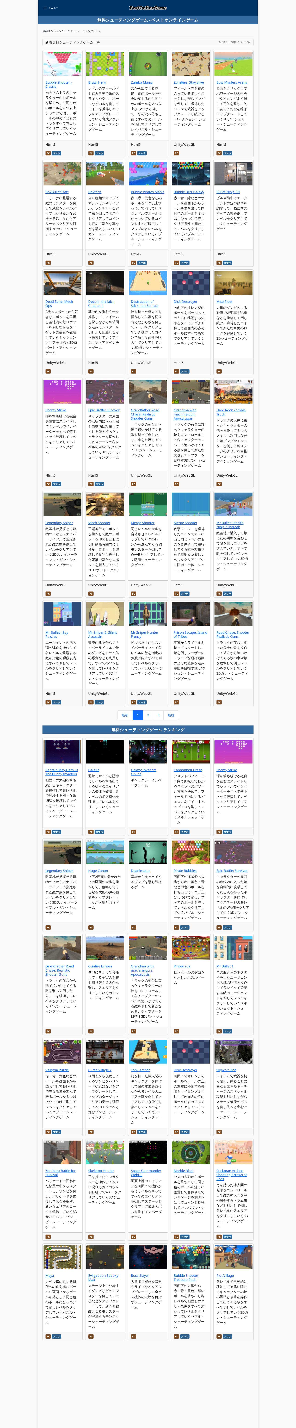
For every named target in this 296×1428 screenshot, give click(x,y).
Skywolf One (226, 1070)
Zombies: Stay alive (189, 82)
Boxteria (95, 192)
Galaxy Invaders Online (143, 772)
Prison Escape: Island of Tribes (190, 634)
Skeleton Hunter (101, 1170)
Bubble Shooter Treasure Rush (186, 1277)
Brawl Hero (97, 82)
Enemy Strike (55, 410)
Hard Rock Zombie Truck (231, 412)
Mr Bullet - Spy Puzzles (56, 634)
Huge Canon (98, 870)
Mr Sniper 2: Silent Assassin (102, 634)
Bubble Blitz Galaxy (189, 192)
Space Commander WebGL (146, 1172)
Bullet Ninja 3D (228, 192)
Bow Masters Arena (231, 82)
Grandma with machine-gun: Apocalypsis (185, 414)
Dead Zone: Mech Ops (59, 303)
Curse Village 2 (100, 1070)
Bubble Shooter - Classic (58, 84)
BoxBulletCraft (57, 192)
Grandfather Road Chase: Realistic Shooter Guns (145, 414)
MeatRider (224, 301)
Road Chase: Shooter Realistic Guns (232, 634)
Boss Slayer (140, 1275)
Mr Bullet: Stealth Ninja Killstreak (229, 524)
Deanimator (140, 870)
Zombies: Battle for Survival (60, 1172)
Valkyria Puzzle (57, 1070)
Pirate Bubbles (185, 870)
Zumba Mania (142, 82)
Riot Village (225, 1275)
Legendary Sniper (59, 522)
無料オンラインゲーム (56, 31)
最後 (171, 715)
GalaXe (93, 770)
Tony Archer (140, 1070)
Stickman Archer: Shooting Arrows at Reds (231, 1174)
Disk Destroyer (185, 301)
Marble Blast (184, 1170)
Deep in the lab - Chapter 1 (101, 303)
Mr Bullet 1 (224, 966)
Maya (49, 1275)
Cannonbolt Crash (188, 770)
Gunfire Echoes (100, 966)
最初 (125, 715)
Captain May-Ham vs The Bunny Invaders (61, 772)
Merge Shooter (143, 522)
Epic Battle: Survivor (104, 410)
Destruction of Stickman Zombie (144, 303)
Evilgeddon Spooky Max (103, 1277)
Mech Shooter (99, 522)
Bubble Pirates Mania (147, 192)
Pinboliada (182, 966)
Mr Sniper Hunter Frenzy (144, 634)
